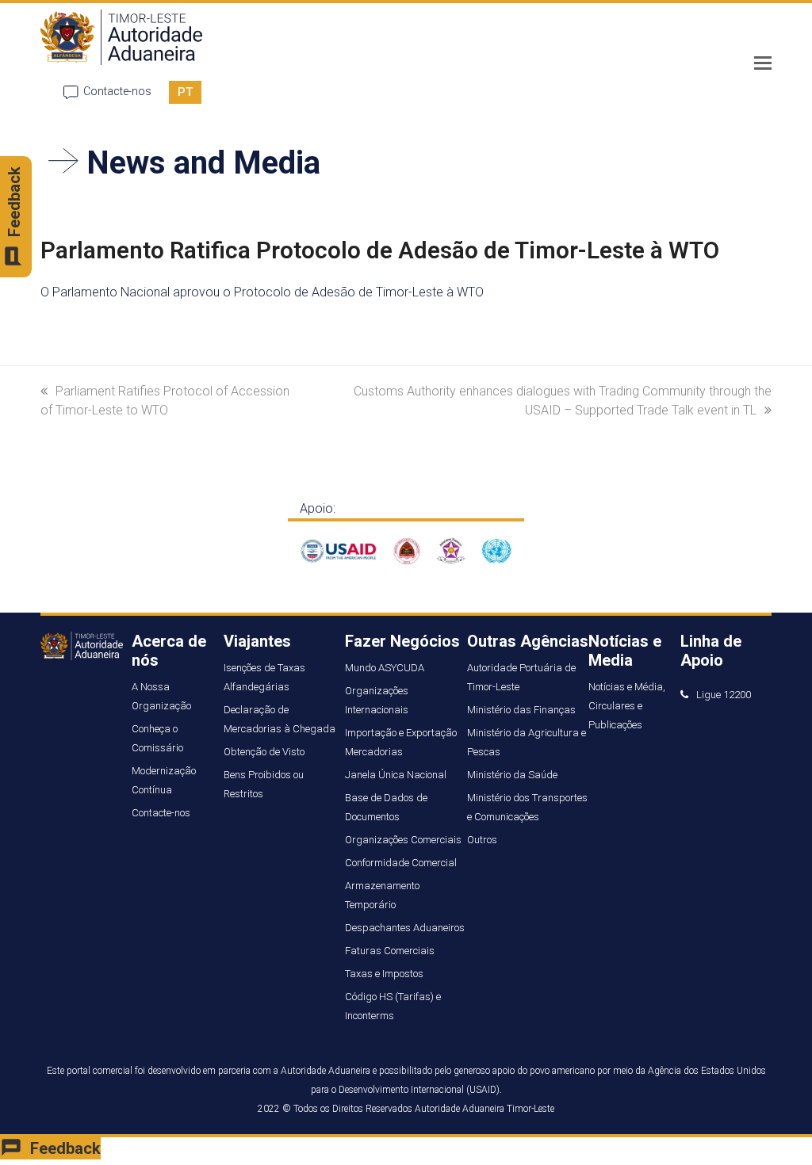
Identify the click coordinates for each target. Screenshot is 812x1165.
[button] (763, 63)
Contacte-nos (117, 91)
